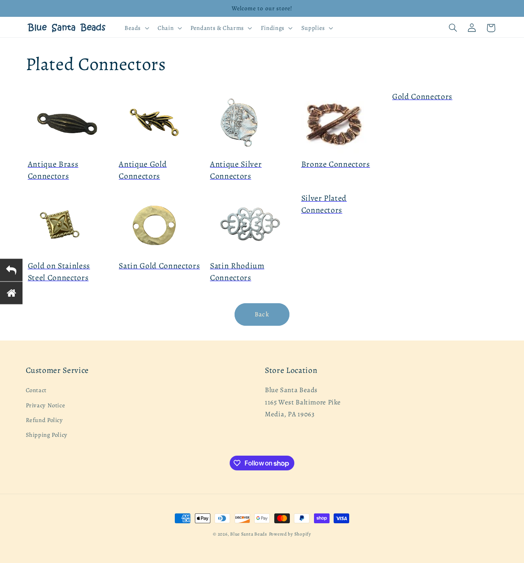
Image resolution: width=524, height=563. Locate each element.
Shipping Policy (47, 435)
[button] (135, 28)
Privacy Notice (46, 405)
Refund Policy (44, 420)
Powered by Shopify (290, 534)
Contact (36, 390)
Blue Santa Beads (248, 534)
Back (262, 314)
